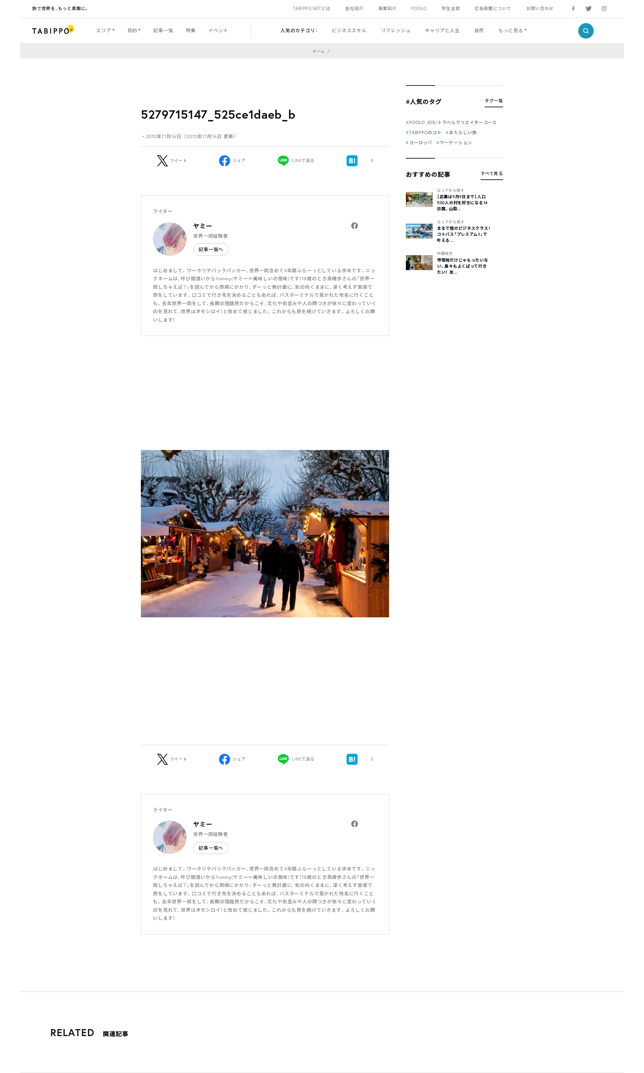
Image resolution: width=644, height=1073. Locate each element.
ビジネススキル (349, 30)
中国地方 (445, 253)
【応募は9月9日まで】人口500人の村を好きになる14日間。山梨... (462, 202)
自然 (479, 30)
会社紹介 (354, 8)
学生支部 (450, 8)
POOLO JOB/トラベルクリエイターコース (453, 122)
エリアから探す (451, 190)
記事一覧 (163, 30)
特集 (191, 30)
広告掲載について (493, 8)
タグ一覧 (494, 101)
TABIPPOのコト (425, 132)
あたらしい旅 (463, 132)
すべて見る (492, 173)
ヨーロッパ (420, 143)
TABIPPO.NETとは (312, 8)
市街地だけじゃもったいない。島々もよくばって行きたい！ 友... (462, 266)
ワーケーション (456, 143)
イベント (218, 30)
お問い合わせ (540, 8)
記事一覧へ (211, 249)
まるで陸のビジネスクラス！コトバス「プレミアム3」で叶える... (463, 234)
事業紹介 (387, 8)
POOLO (419, 8)
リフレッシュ (396, 30)
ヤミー (202, 226)
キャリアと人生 (442, 30)
